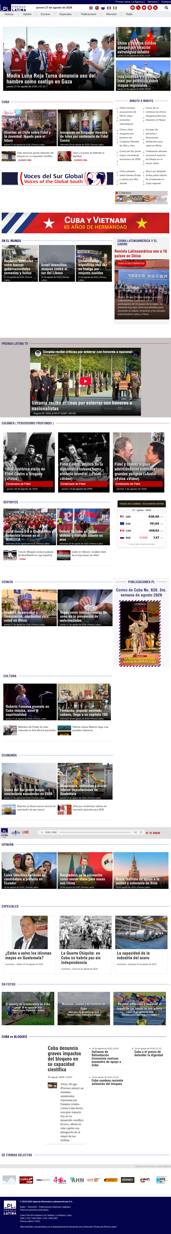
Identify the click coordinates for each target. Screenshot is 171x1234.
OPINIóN (8, 844)
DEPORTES (10, 502)
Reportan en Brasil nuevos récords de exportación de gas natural (36, 808)
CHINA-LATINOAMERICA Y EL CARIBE (137, 242)
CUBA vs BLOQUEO (14, 1037)
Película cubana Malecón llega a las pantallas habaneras (90, 728)
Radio (129, 14)
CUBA (5, 102)
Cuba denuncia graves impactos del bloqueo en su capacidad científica (35, 154)
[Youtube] (144, 7)
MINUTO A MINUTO (141, 101)
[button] (166, 7)
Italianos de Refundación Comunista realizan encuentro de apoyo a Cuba (106, 1058)
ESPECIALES (10, 906)
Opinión (27, 14)
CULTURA (9, 676)
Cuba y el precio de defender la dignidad (148, 1053)
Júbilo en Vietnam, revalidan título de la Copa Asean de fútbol (89, 553)
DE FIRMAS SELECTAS (17, 1155)
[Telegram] (149, 7)
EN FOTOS (8, 984)
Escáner (45, 14)
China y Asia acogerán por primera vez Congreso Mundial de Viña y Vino (129, 137)
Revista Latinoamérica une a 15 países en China (141, 253)
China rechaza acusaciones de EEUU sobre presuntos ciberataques (128, 115)
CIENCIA (7, 582)
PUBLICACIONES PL (141, 582)
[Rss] (155, 7)
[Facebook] (132, 7)
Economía (9, 755)
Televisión (111, 14)
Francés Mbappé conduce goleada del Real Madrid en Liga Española (35, 553)
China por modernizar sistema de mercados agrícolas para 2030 (90, 808)
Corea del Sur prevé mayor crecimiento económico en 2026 (130, 155)
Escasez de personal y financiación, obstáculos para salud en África (154, 137)
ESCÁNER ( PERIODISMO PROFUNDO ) (28, 423)
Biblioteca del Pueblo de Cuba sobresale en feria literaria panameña (37, 728)
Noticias (9, 14)
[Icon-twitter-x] (138, 7)
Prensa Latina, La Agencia (129, 1)
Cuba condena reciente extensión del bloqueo (107, 1082)
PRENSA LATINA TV (15, 343)
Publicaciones (88, 14)
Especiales (66, 14)
